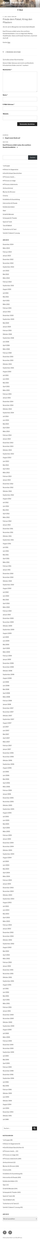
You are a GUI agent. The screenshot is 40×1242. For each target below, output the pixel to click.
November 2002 (8, 936)
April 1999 (6, 1063)
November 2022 (8, 263)
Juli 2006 (6, 772)
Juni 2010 (6, 596)
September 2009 (8, 629)
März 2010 (6, 607)
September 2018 (8, 338)
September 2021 (8, 285)
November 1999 (8, 1048)
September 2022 (8, 267)
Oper (4, 210)
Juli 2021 (5, 293)
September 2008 (8, 674)
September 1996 (8, 1078)
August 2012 (7, 499)
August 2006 (7, 768)
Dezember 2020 (8, 315)
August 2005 (7, 813)
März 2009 (6, 652)
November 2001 (8, 973)
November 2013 (8, 446)
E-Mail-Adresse (8, 104)
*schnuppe (6, 166)
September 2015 (8, 368)
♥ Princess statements (10, 184)
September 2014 (8, 413)
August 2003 (7, 902)
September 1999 (8, 1052)
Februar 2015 (7, 394)
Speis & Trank (7, 222)
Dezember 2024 (8, 244)
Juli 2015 (6, 375)
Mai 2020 (6, 323)
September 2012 (8, 495)
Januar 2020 (7, 327)
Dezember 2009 (8, 618)
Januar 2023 (7, 256)
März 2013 (6, 472)
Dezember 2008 (8, 663)
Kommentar (7, 70)
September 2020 (8, 319)
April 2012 (6, 513)
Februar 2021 (7, 308)
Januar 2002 (7, 966)
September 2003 (8, 899)
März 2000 (6, 1037)
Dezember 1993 (8, 1112)
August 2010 (7, 588)
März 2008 (6, 697)
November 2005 (8, 801)
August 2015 (7, 371)
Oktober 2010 (7, 581)
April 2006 (6, 783)
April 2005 (6, 828)
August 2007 (7, 723)
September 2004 (8, 854)
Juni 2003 (6, 910)
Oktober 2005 (7, 805)
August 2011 (7, 543)
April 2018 (6, 345)
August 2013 (7, 457)
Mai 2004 (6, 869)
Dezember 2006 (8, 753)
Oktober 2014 (7, 409)
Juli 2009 (6, 637)
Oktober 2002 (7, 940)
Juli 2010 (6, 592)
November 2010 (8, 577)
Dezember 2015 (8, 356)
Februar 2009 (7, 656)
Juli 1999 (6, 1056)
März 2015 (6, 390)
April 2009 (6, 648)
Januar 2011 (6, 570)
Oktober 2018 (7, 334)
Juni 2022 (6, 270)
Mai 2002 (6, 951)
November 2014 (8, 405)
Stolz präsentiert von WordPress (12, 1237)
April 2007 (6, 738)
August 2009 (7, 633)
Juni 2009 (6, 641)
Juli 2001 (6, 988)
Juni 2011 (6, 551)
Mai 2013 (6, 465)
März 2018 (6, 349)
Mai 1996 (6, 1086)
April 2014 (6, 428)
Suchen (32, 157)
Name (5, 95)
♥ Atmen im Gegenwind (10, 169)
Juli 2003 (6, 906)
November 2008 (8, 667)
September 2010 (8, 585)
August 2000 (7, 1029)
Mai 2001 (6, 996)
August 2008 (7, 678)
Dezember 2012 (8, 484)
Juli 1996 (6, 1082)
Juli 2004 (6, 861)
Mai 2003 (6, 914)
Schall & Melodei (8, 214)
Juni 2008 (6, 685)
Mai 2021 (6, 297)
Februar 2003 (7, 925)
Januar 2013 (7, 480)
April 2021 (6, 300)
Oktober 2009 (7, 626)
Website (5, 114)
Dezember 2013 (8, 443)
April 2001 (6, 1000)
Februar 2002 (7, 962)
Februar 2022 (7, 282)
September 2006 (8, 764)
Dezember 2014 (8, 401)
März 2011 (6, 562)
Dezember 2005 (8, 798)
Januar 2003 (7, 929)
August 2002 (7, 947)
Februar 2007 (7, 745)
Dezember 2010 (8, 573)
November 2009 (8, 622)
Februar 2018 (7, 353)
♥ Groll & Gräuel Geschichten (12, 173)
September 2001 (8, 981)
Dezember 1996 (8, 1074)
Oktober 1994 (7, 1101)
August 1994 (7, 1104)
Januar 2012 (7, 525)
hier (9, 42)
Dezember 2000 (8, 1015)
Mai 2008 (6, 689)
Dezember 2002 (8, 932)
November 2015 (8, 360)
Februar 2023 (7, 252)
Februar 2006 (7, 790)
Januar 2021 (7, 312)
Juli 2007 (6, 727)
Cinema (5, 196)
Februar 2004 (7, 880)
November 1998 (8, 1071)
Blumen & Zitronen (9, 192)
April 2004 (6, 872)
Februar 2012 (7, 521)
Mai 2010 (6, 600)
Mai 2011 (6, 555)
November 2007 (8, 712)
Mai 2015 (6, 383)
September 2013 (8, 454)
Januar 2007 (7, 749)
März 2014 (6, 431)
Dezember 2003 (8, 887)
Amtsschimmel (8, 188)
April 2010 (6, 603)
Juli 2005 (6, 816)
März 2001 (6, 1003)
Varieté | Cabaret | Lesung (11, 233)
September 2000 (8, 1026)
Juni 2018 (6, 342)
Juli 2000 (6, 1033)
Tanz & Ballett (7, 225)
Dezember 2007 (8, 708)
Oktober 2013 (7, 450)
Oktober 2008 (7, 671)
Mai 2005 (6, 824)
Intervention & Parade (10, 203)
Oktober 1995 (7, 1093)
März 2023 (6, 248)
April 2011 (6, 558)
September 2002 (8, 944)
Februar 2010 (7, 611)
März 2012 (6, 517)
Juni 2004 (6, 865)
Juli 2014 (6, 416)
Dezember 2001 (8, 970)
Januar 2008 (7, 704)
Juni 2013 (6, 461)
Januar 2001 (7, 1011)
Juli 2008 (6, 682)
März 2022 (6, 278)
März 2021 (6, 304)
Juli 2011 (5, 547)
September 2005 (8, 809)
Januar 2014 (7, 439)
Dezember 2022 (8, 259)
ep (15, 16)
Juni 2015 (6, 379)
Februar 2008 (7, 700)
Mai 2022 (6, 274)
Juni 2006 (6, 775)
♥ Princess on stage (13, 52)
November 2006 (8, 757)
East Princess (13, 2)
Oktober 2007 (7, 715)
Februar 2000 (7, 1041)
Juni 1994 (6, 1108)
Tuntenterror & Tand (9, 229)
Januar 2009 (7, 659)
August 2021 (7, 289)
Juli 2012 (5, 502)
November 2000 (8, 1018)
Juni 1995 (6, 1097)
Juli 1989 (6, 1119)
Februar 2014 (7, 435)
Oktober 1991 (7, 1116)
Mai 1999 (6, 1059)
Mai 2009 (6, 644)
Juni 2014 (6, 420)
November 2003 (8, 891)
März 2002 (6, 958)
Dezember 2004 (8, 843)
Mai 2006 (6, 779)
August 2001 (7, 985)
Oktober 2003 (7, 895)
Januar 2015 (7, 398)
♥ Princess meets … (9, 177)
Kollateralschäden (9, 207)
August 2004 (7, 857)
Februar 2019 (7, 330)
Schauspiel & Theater (10, 218)
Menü (21, 10)
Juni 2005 (6, 820)
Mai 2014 (6, 424)
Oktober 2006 (7, 760)
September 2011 (8, 540)
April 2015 (6, 386)
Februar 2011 (7, 566)
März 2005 (6, 831)
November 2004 (8, 846)
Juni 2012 (6, 506)
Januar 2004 (7, 884)
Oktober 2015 (7, 364)
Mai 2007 (6, 734)
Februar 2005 (7, 835)
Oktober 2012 (7, 491)
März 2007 (6, 742)
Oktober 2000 (7, 1022)
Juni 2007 (6, 730)
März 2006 (6, 787)
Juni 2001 (6, 992)
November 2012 (8, 487)
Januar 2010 (7, 615)
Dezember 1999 (8, 1044)
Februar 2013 (7, 476)
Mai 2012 (6, 510)
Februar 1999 (7, 1067)
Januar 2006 (7, 794)
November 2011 (8, 532)
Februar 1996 (7, 1089)
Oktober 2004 (7, 850)
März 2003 (6, 921)
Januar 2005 (7, 839)
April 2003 (6, 917)
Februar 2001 (7, 1007)
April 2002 (6, 955)
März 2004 (6, 876)
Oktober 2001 (7, 977)
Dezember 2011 (8, 528)
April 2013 (6, 469)
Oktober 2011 (7, 536)
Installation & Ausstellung (11, 199)
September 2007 (8, 719)
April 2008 (6, 693)
